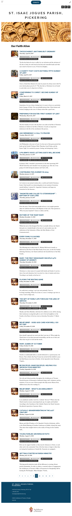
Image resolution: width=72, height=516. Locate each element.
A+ (62, 7)
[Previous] (19, 476)
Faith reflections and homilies (29, 80)
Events (44, 308)
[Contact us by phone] (70, 2)
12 (46, 476)
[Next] (52, 476)
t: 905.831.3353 (15, 491)
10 (39, 476)
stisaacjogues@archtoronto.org (19, 493)
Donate (36, 2)
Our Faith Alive (25, 56)
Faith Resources (47, 56)
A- (66, 7)
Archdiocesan (36, 56)
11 (42, 476)
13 (49, 476)
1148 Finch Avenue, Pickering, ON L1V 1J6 (21, 489)
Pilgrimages (24, 160)
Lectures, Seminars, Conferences (30, 308)
